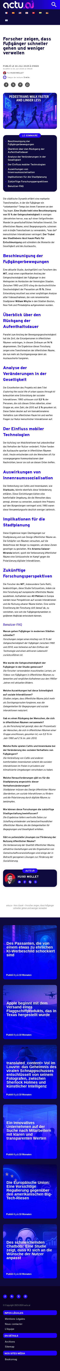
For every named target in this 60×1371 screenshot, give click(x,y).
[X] (13, 85)
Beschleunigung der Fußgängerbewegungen (21, 143)
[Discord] (19, 881)
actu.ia (9, 905)
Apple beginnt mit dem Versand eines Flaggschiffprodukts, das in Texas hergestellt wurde (31, 1009)
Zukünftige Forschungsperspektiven (28, 181)
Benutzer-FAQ (16, 186)
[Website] (25, 1296)
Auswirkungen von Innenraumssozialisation (21, 171)
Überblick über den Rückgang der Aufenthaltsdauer (26, 151)
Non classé (18, 905)
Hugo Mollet (17, 73)
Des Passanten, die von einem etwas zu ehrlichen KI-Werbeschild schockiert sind (30, 949)
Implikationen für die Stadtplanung (27, 177)
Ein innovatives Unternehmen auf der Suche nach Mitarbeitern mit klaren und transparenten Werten (28, 1130)
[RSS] (12, 1296)
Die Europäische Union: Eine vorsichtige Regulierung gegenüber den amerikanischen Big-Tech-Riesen (29, 1190)
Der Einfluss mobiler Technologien (27, 164)
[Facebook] (6, 85)
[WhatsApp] (27, 85)
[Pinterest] (20, 85)
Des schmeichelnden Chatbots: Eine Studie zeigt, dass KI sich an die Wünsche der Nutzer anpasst (29, 1250)
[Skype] (30, 881)
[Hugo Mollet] (5, 73)
